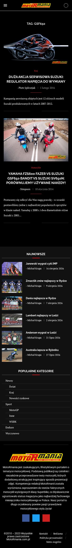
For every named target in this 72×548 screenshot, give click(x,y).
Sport (9, 404)
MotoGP (14, 410)
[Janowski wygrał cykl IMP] (12, 268)
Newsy (9, 380)
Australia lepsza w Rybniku (42, 350)
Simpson (25, 189)
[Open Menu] (5, 5)
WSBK (12, 421)
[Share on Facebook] (35, 111)
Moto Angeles (53, 542)
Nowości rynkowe (19, 398)
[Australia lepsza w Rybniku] (12, 355)
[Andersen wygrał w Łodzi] (12, 337)
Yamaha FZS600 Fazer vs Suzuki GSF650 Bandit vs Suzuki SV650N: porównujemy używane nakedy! (36, 178)
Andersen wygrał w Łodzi (41, 332)
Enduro (10, 427)
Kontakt (43, 533)
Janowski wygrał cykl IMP (41, 263)
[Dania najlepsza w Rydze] (12, 303)
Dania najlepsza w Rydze (41, 298)
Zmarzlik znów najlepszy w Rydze (46, 280)
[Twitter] (36, 518)
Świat (12, 386)
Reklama (58, 533)
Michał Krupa (34, 268)
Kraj (11, 392)
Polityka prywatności (51, 537)
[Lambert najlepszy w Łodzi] (12, 320)
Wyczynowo (12, 433)
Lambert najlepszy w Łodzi (42, 315)
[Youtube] (46, 518)
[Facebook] (26, 518)
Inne (11, 415)
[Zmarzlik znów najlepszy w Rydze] (12, 286)
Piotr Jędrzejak (27, 87)
